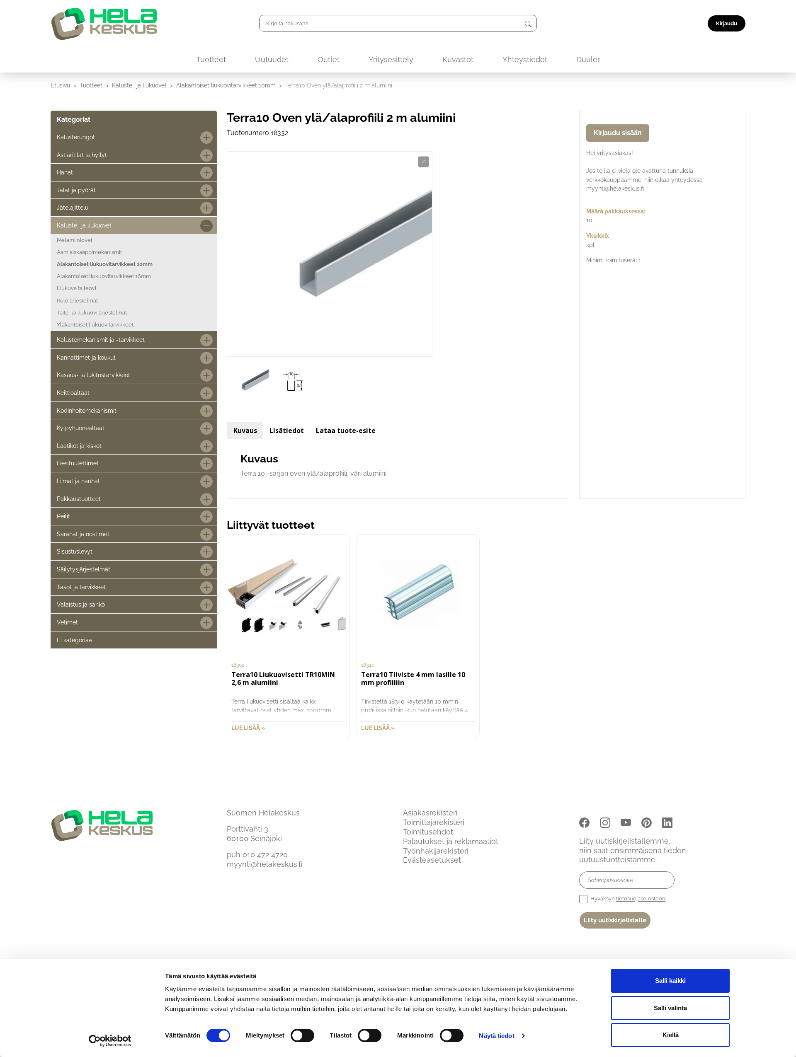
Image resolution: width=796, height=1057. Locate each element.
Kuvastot (457, 59)
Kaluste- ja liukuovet (139, 85)
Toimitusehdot (428, 831)
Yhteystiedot (524, 59)
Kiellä (671, 1034)
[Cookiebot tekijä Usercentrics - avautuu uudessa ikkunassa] (110, 1041)
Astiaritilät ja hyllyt (82, 154)
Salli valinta (670, 1007)
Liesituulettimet (78, 463)
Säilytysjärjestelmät (83, 569)
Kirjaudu (726, 23)
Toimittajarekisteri (433, 822)
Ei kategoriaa (74, 639)
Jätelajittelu (72, 207)
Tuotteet (211, 59)
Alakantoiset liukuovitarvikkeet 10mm (226, 85)
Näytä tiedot (496, 1035)
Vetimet (67, 622)
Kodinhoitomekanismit (86, 410)
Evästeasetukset (432, 860)
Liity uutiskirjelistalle (615, 920)
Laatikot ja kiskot (79, 445)
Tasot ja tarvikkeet (81, 586)
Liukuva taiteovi (76, 288)
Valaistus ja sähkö (81, 604)
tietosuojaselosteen (640, 899)
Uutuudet (272, 59)
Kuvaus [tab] (245, 430)
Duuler (588, 59)
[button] (423, 162)
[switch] (302, 1035)
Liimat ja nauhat (78, 480)
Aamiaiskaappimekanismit (89, 252)
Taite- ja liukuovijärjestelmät (92, 313)
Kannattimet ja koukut (86, 357)
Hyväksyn (627, 899)
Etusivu (60, 85)
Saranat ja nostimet (83, 533)
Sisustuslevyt (74, 551)
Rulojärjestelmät (77, 301)
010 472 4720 (265, 854)
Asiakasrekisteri (430, 812)
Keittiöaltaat (73, 392)
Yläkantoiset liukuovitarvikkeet (95, 325)
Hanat (65, 172)
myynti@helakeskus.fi (264, 864)
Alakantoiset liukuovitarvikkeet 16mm (104, 276)
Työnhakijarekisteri (435, 851)
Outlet (329, 59)
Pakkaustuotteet (79, 498)
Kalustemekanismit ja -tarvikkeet (101, 339)
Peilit (63, 516)
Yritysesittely (391, 59)
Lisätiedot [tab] (286, 430)
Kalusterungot (76, 136)
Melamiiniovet (74, 240)
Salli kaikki (670, 980)
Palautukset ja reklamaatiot (450, 841)
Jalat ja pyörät (76, 190)
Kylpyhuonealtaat (80, 427)
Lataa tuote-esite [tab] (346, 430)
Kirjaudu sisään (618, 133)
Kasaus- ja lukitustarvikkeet (93, 374)
